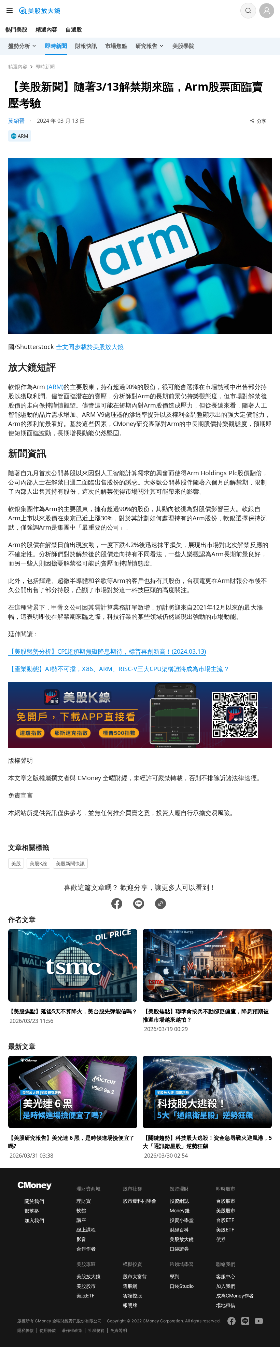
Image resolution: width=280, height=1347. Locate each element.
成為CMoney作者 (235, 1295)
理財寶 (83, 1201)
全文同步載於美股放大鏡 (90, 347)
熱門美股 (16, 29)
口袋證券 (179, 1249)
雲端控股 (132, 1295)
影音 (81, 1239)
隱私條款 (25, 1330)
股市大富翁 (135, 1276)
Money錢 (180, 1210)
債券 (221, 1239)
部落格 (32, 1211)
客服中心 (225, 1276)
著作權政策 (72, 1330)
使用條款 (48, 1330)
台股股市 (225, 1201)
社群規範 (96, 1330)
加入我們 (34, 1220)
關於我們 (34, 1201)
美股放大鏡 (182, 1239)
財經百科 (179, 1229)
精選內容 (46, 29)
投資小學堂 (182, 1220)
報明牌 (130, 1305)
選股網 (130, 1286)
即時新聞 (45, 66)
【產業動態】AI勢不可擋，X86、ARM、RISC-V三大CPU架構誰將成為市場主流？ (118, 669)
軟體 (81, 1210)
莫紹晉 (16, 120)
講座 (81, 1220)
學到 (174, 1276)
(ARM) (55, 387)
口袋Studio (182, 1286)
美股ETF (225, 1229)
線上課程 (86, 1229)
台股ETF (225, 1220)
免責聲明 (118, 1330)
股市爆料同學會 (139, 1201)
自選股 (74, 29)
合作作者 (86, 1249)
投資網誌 (179, 1201)
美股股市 (225, 1210)
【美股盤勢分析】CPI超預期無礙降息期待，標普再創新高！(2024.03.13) (107, 651)
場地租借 (225, 1305)
